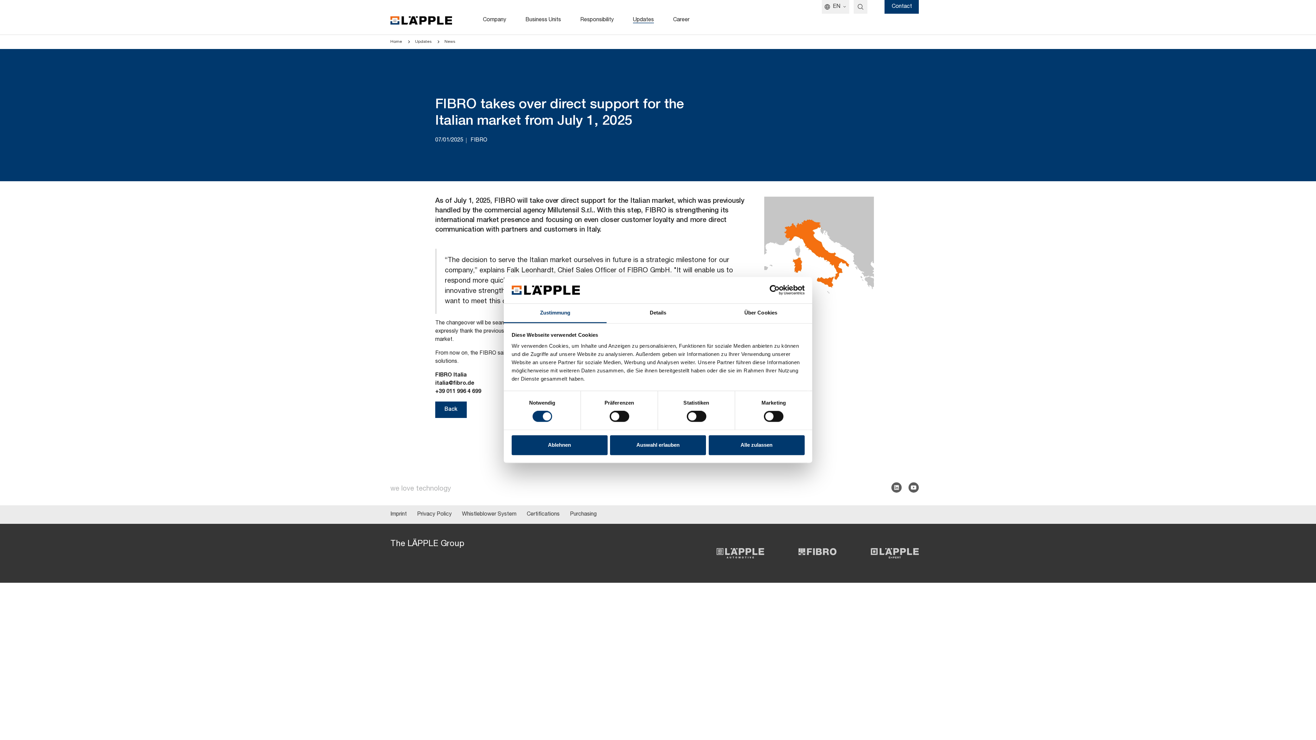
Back (451, 409)
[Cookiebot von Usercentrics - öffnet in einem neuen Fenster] (775, 290)
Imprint (398, 514)
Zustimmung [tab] (555, 313)
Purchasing (583, 514)
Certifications (543, 514)
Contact (902, 7)
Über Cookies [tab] (760, 313)
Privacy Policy (434, 514)
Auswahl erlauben (658, 445)
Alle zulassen (756, 445)
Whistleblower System (489, 514)
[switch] (619, 416)
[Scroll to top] (1301, 701)
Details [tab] (658, 313)
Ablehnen (559, 445)
